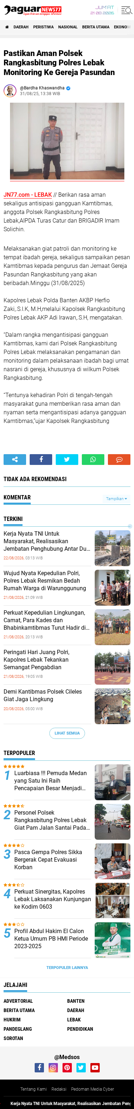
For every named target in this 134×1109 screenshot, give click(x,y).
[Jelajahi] (126, 10)
